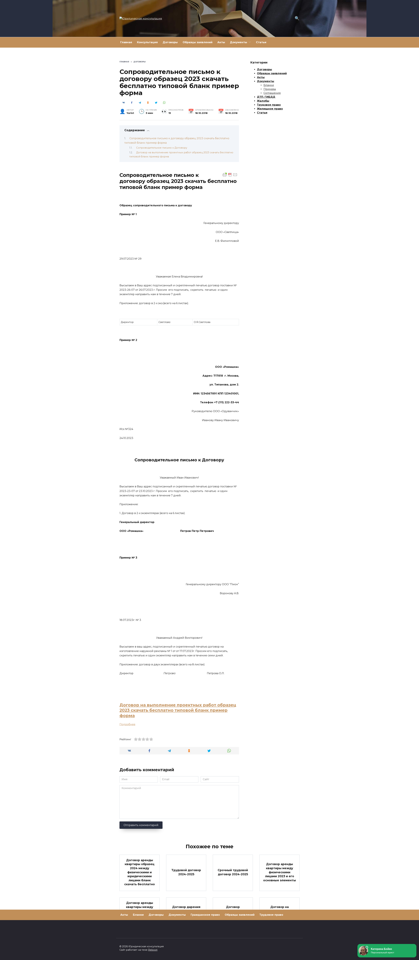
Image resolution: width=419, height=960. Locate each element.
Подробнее (127, 724)
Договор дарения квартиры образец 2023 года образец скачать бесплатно (186, 913)
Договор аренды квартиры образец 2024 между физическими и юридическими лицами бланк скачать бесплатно (139, 872)
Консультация (147, 42)
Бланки (269, 85)
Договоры (170, 42)
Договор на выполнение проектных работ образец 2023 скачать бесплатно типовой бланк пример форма (177, 710)
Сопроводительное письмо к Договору (161, 147)
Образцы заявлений (197, 42)
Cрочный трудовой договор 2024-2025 (233, 872)
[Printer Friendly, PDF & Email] (230, 174)
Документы (238, 42)
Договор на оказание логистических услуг (279, 913)
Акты (221, 42)
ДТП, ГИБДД (266, 96)
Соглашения (272, 93)
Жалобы (263, 100)
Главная (126, 42)
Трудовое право (269, 104)
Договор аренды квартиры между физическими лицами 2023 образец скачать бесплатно (139, 913)
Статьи (261, 42)
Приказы (270, 89)
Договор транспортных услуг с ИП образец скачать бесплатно (233, 913)
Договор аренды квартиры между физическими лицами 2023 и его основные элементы (279, 872)
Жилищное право (270, 108)
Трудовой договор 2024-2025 (186, 872)
